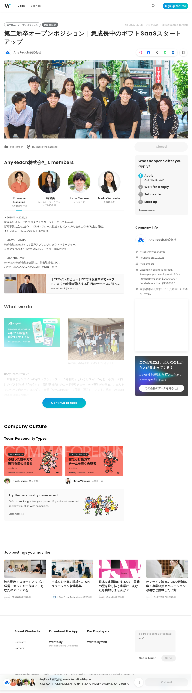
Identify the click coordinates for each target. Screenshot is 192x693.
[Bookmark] (183, 52)
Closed (161, 146)
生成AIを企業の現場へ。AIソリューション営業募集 (71, 584)
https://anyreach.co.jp (152, 251)
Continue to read (64, 403)
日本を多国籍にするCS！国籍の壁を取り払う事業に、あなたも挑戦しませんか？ (119, 586)
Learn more (147, 210)
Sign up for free (175, 6)
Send (168, 658)
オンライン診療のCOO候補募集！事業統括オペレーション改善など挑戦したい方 (166, 586)
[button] (27, 631)
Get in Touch (147, 658)
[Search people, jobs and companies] (153, 6)
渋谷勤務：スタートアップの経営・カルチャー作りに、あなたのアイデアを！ (24, 586)
